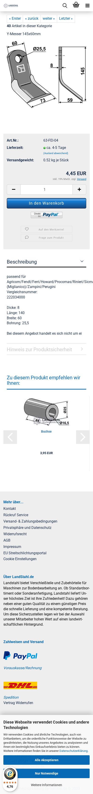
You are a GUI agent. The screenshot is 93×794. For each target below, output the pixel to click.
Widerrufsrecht (15, 534)
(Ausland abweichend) (55, 153)
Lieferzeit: (15, 147)
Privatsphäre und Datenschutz (27, 527)
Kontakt (9, 508)
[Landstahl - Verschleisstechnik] (9, 5)
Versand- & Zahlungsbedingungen (30, 521)
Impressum (12, 547)
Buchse (46, 431)
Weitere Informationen (46, 785)
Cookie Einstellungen (20, 559)
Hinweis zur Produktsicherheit (39, 349)
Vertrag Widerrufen (18, 703)
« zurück (31, 18)
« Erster (15, 18)
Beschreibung (22, 262)
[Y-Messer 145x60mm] (46, 74)
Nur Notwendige (46, 773)
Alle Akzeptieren (46, 760)
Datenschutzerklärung (73, 751)
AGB (6, 540)
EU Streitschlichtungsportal (24, 553)
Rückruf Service (15, 515)
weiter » (49, 18)
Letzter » (66, 18)
